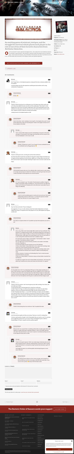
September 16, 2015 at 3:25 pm (17, 304)
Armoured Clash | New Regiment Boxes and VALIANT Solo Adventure (11, 434)
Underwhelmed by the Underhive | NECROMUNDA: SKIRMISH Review (12, 417)
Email (22, 381)
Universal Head (16, 217)
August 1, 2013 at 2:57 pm (14, 80)
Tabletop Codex (40, 442)
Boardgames (39, 420)
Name (6, 381)
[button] (71, 441)
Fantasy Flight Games (60, 54)
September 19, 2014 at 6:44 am (15, 205)
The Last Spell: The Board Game (28, 418)
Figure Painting (40, 426)
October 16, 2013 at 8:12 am (19, 180)
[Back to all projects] (37, 402)
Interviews (39, 431)
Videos (39, 446)
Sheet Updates (40, 440)
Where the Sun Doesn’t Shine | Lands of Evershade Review (12, 438)
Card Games (39, 422)
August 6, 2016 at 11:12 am (16, 327)
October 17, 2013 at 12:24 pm (21, 193)
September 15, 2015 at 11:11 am (15, 282)
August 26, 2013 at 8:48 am (16, 119)
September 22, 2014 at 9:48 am (15, 268)
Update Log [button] (11, 68)
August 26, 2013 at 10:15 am (21, 142)
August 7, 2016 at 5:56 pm (19, 340)
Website (38, 381)
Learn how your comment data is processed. (30, 392)
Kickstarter (39, 433)
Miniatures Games (40, 435)
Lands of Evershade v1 (8, 441)
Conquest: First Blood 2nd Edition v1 (10, 427)
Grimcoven (27, 425)
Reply (49, 79)
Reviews (39, 437)
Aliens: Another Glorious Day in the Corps (28, 430)
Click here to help (59, 409)
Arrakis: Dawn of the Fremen (27, 438)
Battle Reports (40, 418)
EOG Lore (39, 424)
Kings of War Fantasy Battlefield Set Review (11, 444)
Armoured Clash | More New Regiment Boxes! (11, 430)
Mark (12, 79)
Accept (59, 449)
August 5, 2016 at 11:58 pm (14, 313)
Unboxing (39, 444)
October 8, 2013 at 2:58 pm (16, 168)
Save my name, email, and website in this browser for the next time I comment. (22, 386)
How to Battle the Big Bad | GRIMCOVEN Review (12, 424)
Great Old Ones (40, 429)
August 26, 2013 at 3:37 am (14, 102)
